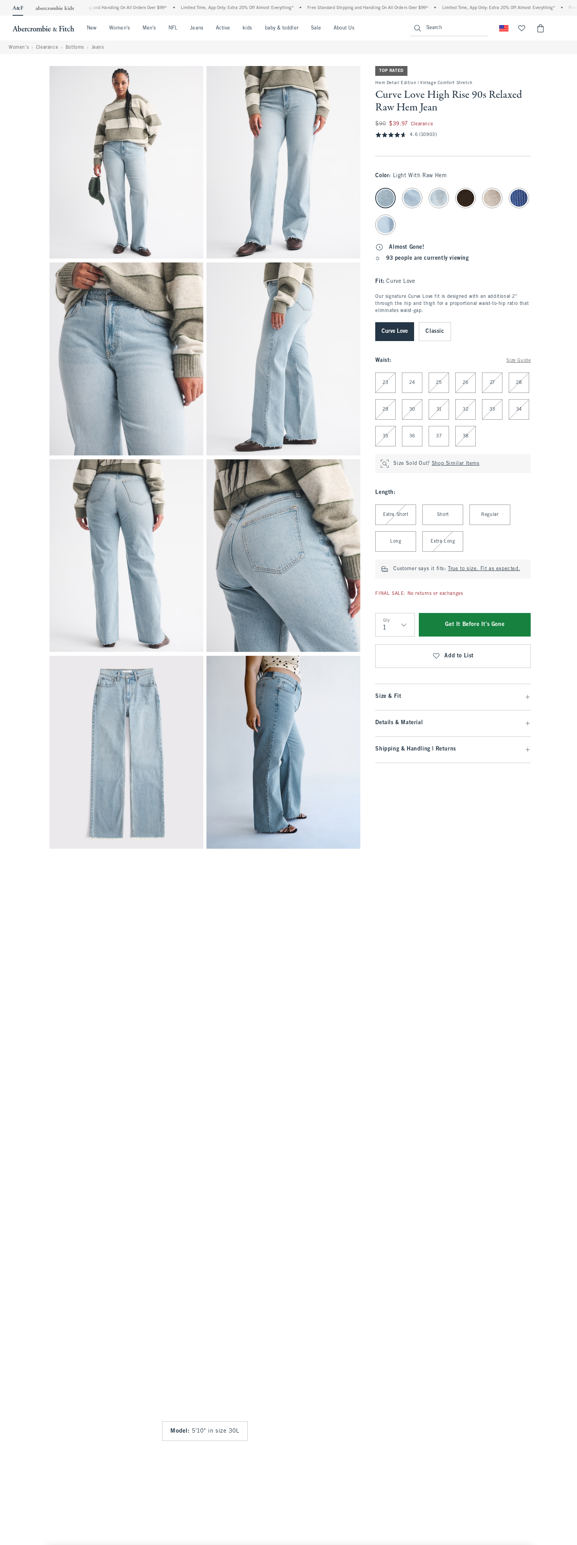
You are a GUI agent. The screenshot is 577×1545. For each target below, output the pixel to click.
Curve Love (395, 331)
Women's (119, 28)
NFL (172, 28)
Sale (316, 28)
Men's (149, 28)
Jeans (196, 28)
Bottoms (75, 47)
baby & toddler (281, 28)
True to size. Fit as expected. (484, 569)
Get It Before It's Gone (474, 624)
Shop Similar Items (456, 463)
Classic (434, 331)
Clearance (47, 47)
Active (223, 28)
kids (247, 28)
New (92, 28)
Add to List (459, 656)
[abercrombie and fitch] (43, 28)
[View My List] (521, 28)
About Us (344, 28)
